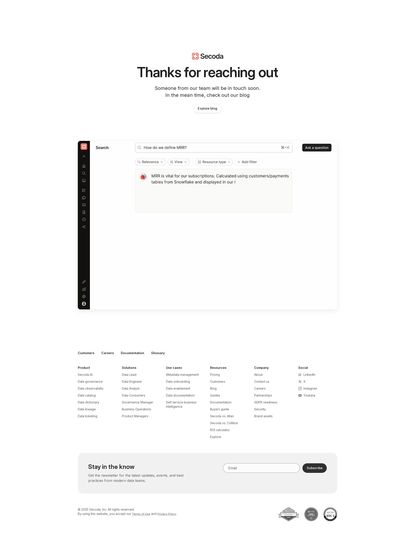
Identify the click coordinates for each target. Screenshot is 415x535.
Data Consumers (133, 395)
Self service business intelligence (181, 404)
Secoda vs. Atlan (222, 416)
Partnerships (263, 395)
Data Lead (129, 374)
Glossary (158, 353)
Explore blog (207, 108)
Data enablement (178, 388)
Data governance (90, 381)
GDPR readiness (265, 402)
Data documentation (180, 395)
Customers (86, 353)
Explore (215, 437)
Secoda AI (85, 374)
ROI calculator (220, 430)
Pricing (215, 374)
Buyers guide (219, 409)
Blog (213, 388)
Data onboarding (178, 381)
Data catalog (87, 395)
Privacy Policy (166, 514)
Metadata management (182, 374)
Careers (107, 353)
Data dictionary (88, 402)
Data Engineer (132, 381)
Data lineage (87, 409)
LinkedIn (309, 374)
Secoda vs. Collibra (224, 423)
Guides (215, 395)
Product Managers (135, 416)
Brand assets (263, 416)
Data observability (91, 388)
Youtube (309, 395)
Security (260, 409)
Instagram (310, 388)
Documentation (132, 353)
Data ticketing (87, 416)
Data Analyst (130, 388)
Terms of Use (141, 514)
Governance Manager (137, 402)
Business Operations (136, 409)
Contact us (261, 381)
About (258, 374)
